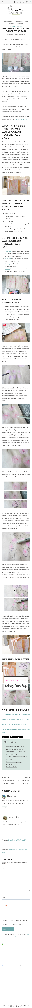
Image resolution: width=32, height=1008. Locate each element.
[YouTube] (26, 2)
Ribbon (7, 269)
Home (12, 21)
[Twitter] (17, 2)
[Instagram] (20, 2)
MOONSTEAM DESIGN (16, 1006)
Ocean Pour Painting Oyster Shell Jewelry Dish (16, 714)
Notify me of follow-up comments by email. (16, 920)
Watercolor (8, 251)
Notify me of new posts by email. (13, 924)
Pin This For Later (11, 764)
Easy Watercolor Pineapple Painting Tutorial (15, 719)
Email (5, 906)
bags (9, 259)
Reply (4, 807)
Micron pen (8, 264)
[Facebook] (14, 2)
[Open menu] (3, 2)
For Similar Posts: (11, 767)
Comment (6, 869)
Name (5, 897)
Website (5, 915)
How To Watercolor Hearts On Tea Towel (14, 724)
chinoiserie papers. (21, 119)
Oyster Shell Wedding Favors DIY (17, 840)
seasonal (17, 21)
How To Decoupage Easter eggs (24, 780)
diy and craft (13, 26)
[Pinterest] (23, 2)
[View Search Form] (30, 2)
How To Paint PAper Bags (14, 762)
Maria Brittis (10, 34)
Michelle (10, 796)
